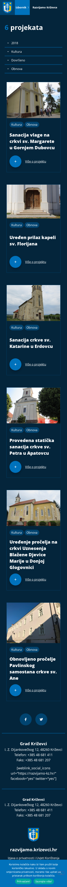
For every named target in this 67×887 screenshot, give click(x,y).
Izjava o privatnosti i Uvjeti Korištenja (33, 858)
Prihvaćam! (23, 881)
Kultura (16, 125)
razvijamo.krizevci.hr (33, 849)
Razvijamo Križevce (45, 7)
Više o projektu (35, 161)
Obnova (31, 125)
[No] (61, 873)
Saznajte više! (43, 881)
